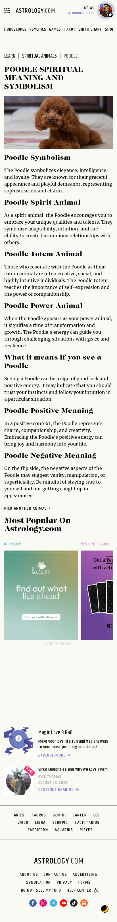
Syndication (38, 882)
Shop (109, 29)
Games (55, 29)
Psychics (38, 29)
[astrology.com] (35, 10)
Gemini (59, 815)
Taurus (38, 815)
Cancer (80, 815)
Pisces (86, 829)
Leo (96, 815)
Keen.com (13, 544)
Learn (9, 56)
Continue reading (56, 790)
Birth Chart (90, 29)
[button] (96, 891)
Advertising (85, 874)
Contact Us (55, 874)
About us (29, 874)
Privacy (64, 882)
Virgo (23, 822)
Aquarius (64, 829)
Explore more (52, 756)
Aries (19, 815)
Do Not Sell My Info (41, 891)
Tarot (70, 29)
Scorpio (60, 822)
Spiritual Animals (39, 56)
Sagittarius (87, 822)
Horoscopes (15, 29)
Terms (84, 882)
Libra (40, 822)
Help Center (79, 891)
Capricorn (38, 829)
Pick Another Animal (25, 508)
